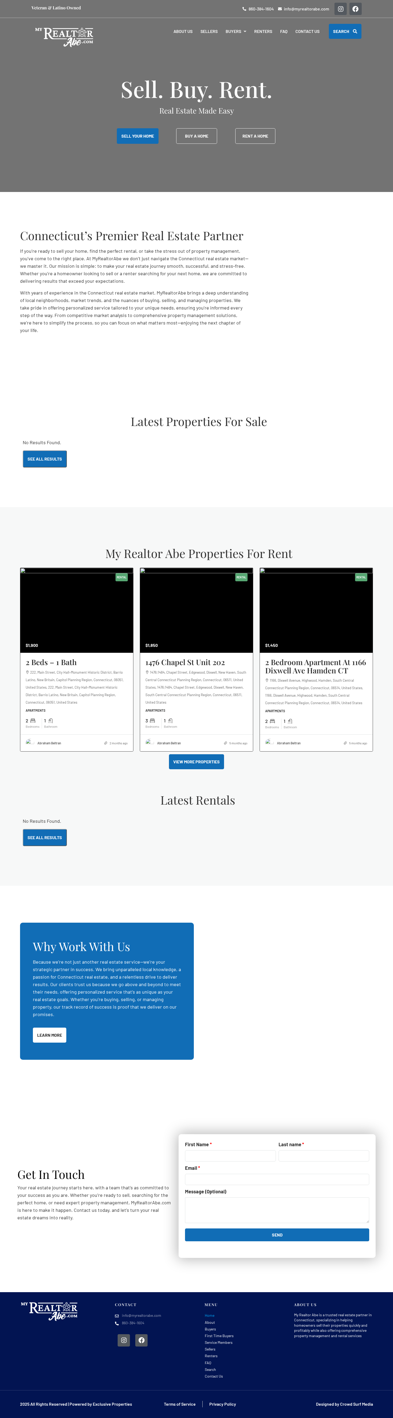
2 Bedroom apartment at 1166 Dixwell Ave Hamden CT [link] (315, 666)
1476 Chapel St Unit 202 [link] (185, 662)
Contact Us (307, 31)
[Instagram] (340, 9)
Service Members (219, 1342)
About (210, 1322)
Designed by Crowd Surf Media (344, 1403)
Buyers (233, 31)
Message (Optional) (205, 1191)
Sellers (209, 31)
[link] (76, 610)
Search (210, 1369)
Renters (263, 31)
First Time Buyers (219, 1335)
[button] (236, 31)
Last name (290, 1144)
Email (191, 1168)
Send (277, 1234)
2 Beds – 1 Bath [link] (51, 662)
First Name (197, 1144)
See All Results (45, 458)
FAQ (283, 31)
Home (209, 1315)
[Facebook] (355, 9)
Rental (121, 577)
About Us (183, 31)
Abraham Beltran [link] (49, 743)
